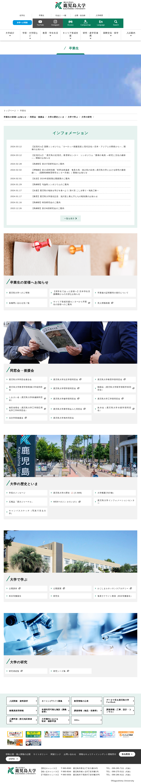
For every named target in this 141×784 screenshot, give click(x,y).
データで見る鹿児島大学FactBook (117, 701)
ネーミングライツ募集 (52, 701)
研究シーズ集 (59, 671)
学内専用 (126, 754)
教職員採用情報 (16, 711)
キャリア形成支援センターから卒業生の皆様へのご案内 (70, 303)
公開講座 (13, 588)
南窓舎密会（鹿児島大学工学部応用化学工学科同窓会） (26, 408)
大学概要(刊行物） (106, 493)
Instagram (55, 25)
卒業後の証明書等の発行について (112, 293)
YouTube (40, 25)
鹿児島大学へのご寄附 (19, 293)
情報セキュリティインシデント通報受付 (97, 754)
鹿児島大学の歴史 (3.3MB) (67, 493)
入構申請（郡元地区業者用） (20, 720)
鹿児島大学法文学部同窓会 (65, 379)
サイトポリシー (40, 754)
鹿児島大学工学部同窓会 (108, 399)
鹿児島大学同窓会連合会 (20, 379)
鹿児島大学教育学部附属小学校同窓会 (26, 388)
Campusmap (86, 25)
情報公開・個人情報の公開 (18, 754)
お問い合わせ (70, 754)
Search (116, 25)
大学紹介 (10, 33)
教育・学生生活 (50, 33)
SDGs (76, 720)
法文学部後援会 (16, 418)
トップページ (10, 111)
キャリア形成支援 (70, 34)
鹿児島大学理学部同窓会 (64, 388)
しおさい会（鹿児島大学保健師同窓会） (26, 398)
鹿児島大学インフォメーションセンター (116, 501)
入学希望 (99, 15)
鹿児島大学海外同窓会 (63, 418)
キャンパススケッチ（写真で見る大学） (27, 512)
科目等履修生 (15, 596)
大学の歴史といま (56, 117)
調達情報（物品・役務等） (86, 711)
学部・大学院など (30, 34)
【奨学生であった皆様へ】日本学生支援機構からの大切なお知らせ (71, 292)
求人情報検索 (103, 303)
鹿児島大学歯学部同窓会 (64, 399)
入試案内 (131, 33)
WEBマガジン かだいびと (65, 502)
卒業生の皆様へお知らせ (15, 117)
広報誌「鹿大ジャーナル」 (21, 502)
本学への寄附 (22, 23)
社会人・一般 (60, 15)
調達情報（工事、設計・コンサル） (118, 711)
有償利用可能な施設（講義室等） (54, 711)
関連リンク (56, 754)
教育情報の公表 (81, 701)
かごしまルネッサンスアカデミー (112, 588)
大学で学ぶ (73, 117)
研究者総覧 (14, 671)
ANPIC (12, 759)
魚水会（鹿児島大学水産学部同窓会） (114, 408)
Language (101, 25)
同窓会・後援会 (37, 117)
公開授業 (57, 588)
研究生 (56, 596)
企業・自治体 (80, 15)
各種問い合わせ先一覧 (19, 303)
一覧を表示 (69, 218)
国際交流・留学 (111, 33)
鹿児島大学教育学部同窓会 (109, 379)
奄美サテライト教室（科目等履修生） (115, 596)
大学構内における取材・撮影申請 (50, 720)
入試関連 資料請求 (18, 701)
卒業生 (41, 15)
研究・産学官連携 (90, 34)
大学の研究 (87, 117)
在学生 (22, 15)
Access (70, 25)
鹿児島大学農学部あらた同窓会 (67, 409)
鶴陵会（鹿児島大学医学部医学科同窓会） (114, 388)
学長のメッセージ (17, 493)
